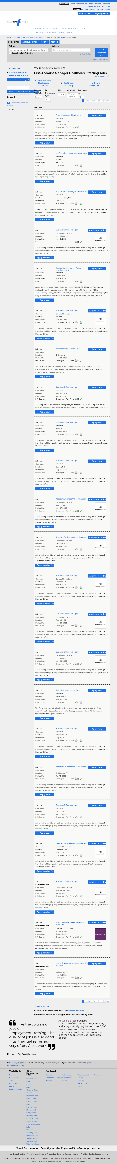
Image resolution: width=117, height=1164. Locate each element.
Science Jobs (31, 1138)
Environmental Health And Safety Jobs (32, 1110)
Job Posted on (82, 91)
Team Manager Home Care (68, 349)
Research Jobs (32, 1135)
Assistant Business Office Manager (71, 499)
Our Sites (13, 1083)
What (12, 46)
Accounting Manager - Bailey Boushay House (68, 269)
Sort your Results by (38, 91)
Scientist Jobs (31, 1141)
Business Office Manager (67, 230)
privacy (14, 1063)
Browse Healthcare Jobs (72, 29)
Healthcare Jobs (13, 37)
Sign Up (49, 1075)
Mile (59, 90)
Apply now (97, 115)
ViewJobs (71, 90)
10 (105, 101)
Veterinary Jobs (32, 1144)
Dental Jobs (31, 1098)
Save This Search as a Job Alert (23, 91)
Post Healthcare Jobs (45, 32)
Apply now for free (97, 230)
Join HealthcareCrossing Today (19, 80)
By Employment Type (50, 93)
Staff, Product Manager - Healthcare (71, 153)
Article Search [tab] (30, 42)
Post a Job (85, 13)
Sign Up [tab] (44, 42)
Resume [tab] (54, 42)
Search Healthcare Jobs (45, 29)
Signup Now (101, 13)
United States (85, 54)
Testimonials (67, 1075)
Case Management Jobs (32, 1084)
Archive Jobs (99, 1075)
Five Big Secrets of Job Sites (83, 1083)
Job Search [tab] (13, 42)
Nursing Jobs (31, 1115)
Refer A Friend (66, 32)
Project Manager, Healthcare (68, 115)
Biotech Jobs (31, 1078)
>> (108, 101)
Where (55, 46)
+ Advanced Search (100, 59)
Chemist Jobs (32, 1090)
